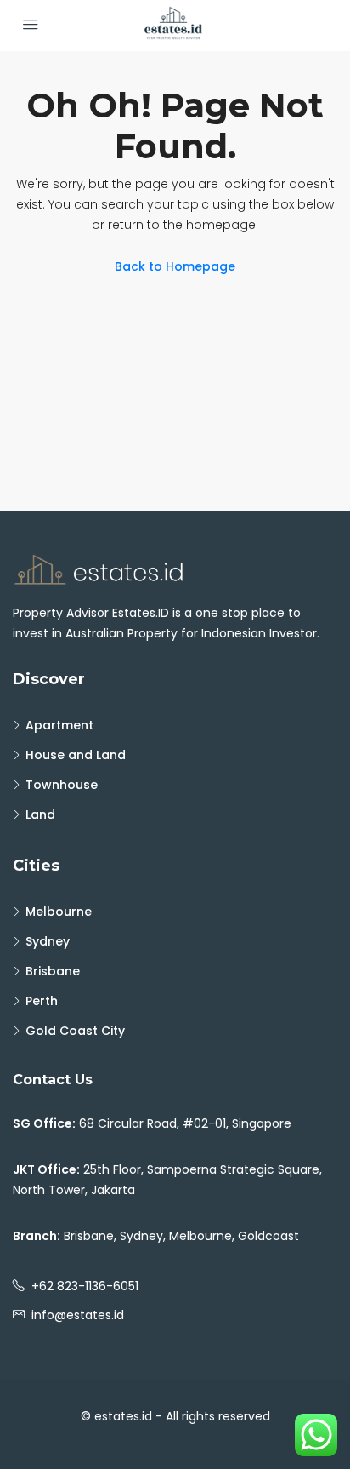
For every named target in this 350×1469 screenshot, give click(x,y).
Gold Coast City (75, 1030)
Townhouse (61, 784)
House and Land (75, 754)
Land (40, 814)
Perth (41, 1000)
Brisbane (52, 971)
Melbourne (58, 911)
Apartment (59, 725)
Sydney (47, 941)
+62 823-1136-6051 (84, 1286)
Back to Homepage (175, 266)
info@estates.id (77, 1314)
